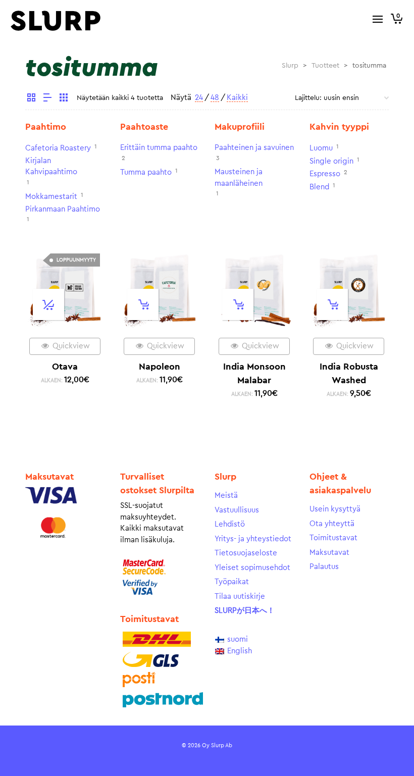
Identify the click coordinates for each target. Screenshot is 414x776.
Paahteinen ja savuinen (254, 147)
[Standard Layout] (31, 99)
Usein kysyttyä (334, 509)
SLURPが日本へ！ (245, 610)
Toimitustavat (333, 538)
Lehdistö (230, 524)
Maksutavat (329, 552)
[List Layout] (47, 99)
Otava (65, 366)
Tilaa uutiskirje (240, 596)
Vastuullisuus (237, 510)
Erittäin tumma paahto (158, 147)
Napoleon (159, 366)
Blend (319, 187)
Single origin (331, 161)
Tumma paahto (146, 172)
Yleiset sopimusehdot (252, 568)
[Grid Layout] (64, 99)
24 (199, 97)
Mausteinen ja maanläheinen (239, 177)
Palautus (324, 567)
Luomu (321, 148)
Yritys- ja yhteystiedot (253, 539)
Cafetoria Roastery (58, 148)
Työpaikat (232, 582)
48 (215, 97)
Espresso (324, 174)
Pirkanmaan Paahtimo (62, 209)
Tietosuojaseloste (246, 553)
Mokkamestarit (51, 196)
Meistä (226, 495)
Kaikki (237, 97)
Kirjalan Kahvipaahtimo (51, 166)
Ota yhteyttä (331, 524)
